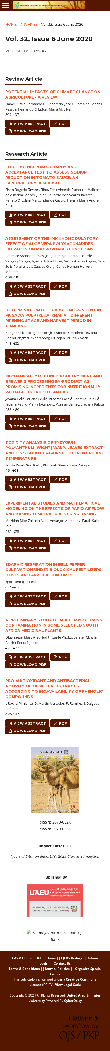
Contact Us (62, 963)
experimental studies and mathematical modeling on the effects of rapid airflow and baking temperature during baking (54, 508)
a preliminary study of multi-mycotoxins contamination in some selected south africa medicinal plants (53, 625)
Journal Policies (57, 968)
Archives (29, 24)
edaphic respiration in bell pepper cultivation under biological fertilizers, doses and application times (54, 569)
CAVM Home (22, 958)
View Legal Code (68, 984)
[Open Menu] (5, 5)
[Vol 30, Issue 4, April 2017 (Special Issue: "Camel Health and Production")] (55, 811)
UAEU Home (46, 958)
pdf (62, 123)
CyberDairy (73, 1000)
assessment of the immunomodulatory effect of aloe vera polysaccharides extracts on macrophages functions (51, 243)
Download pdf (29, 131)
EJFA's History (71, 958)
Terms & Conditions (24, 968)
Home (11, 24)
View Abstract (29, 123)
